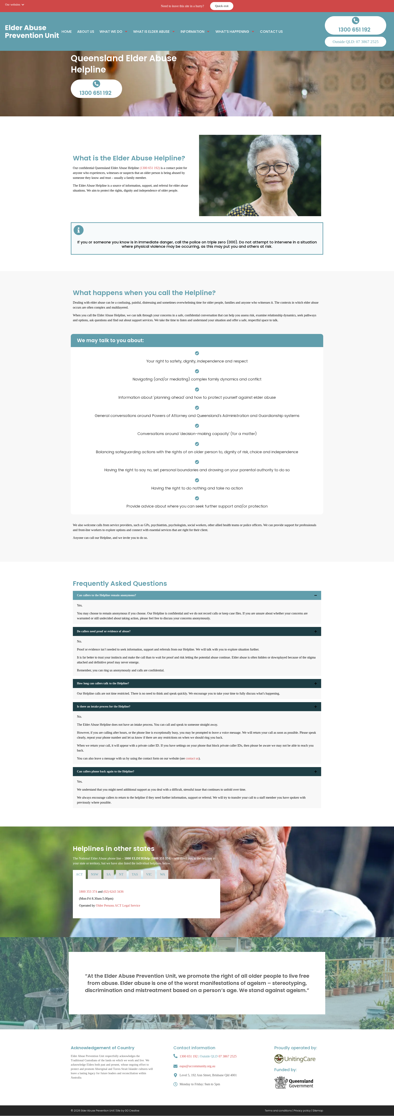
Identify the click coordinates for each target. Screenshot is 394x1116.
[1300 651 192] (355, 20)
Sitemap (318, 1110)
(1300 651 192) (150, 168)
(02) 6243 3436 (113, 891)
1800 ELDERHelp (137, 858)
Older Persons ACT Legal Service (118, 905)
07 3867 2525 (228, 1056)
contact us (192, 758)
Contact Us (271, 31)
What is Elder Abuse (151, 31)
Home (67, 31)
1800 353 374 (161, 858)
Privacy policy (302, 1110)
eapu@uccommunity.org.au (197, 1066)
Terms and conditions (278, 1110)
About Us (85, 31)
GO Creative (132, 1110)
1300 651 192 (354, 29)
